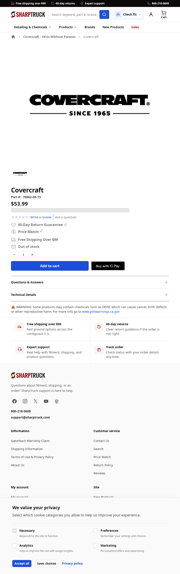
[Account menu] (151, 14)
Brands (90, 27)
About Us (17, 465)
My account (19, 497)
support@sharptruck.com (30, 417)
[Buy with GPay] (108, 265)
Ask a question (66, 217)
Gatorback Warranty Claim (30, 441)
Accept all (21, 563)
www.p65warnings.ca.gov (101, 311)
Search (99, 449)
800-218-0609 (21, 411)
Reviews (99, 473)
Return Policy (103, 465)
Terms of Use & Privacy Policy (32, 457)
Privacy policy (72, 563)
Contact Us (101, 441)
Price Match (102, 457)
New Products (113, 27)
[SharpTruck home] (28, 14)
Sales (135, 27)
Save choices (46, 563)
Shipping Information (27, 449)
